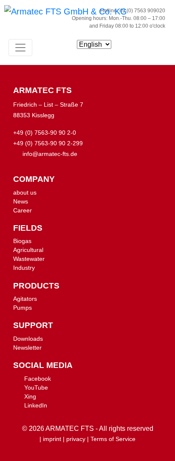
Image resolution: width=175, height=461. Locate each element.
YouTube (36, 387)
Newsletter (27, 347)
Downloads (28, 338)
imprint (52, 439)
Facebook (37, 378)
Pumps (22, 307)
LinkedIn (35, 405)
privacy (75, 439)
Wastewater (29, 258)
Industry (24, 267)
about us (25, 192)
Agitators (25, 298)
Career (22, 210)
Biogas (22, 241)
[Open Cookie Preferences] (15, 450)
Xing (30, 396)
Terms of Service (112, 439)
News (20, 201)
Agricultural (28, 249)
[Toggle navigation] (20, 47)
